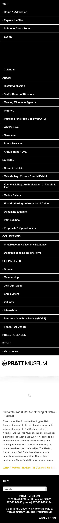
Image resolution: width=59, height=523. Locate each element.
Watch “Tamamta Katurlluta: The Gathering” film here (29, 467)
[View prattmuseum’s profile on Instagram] (8, 480)
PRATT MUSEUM (34, 367)
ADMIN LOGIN (47, 518)
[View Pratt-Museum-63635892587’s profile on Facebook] (4, 480)
